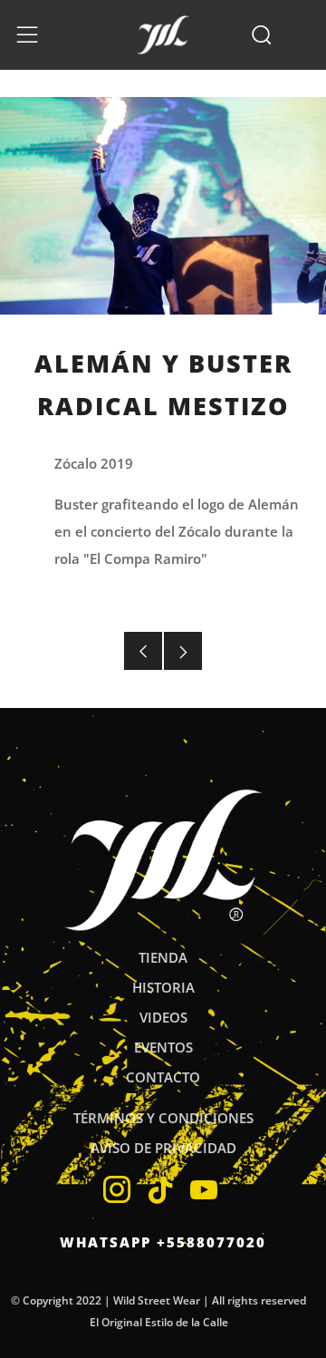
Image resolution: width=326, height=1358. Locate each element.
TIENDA (163, 957)
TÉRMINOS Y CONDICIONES (163, 1118)
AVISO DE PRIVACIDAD (163, 1148)
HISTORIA (163, 987)
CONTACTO (163, 1077)
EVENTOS (163, 1047)
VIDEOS (163, 1017)
